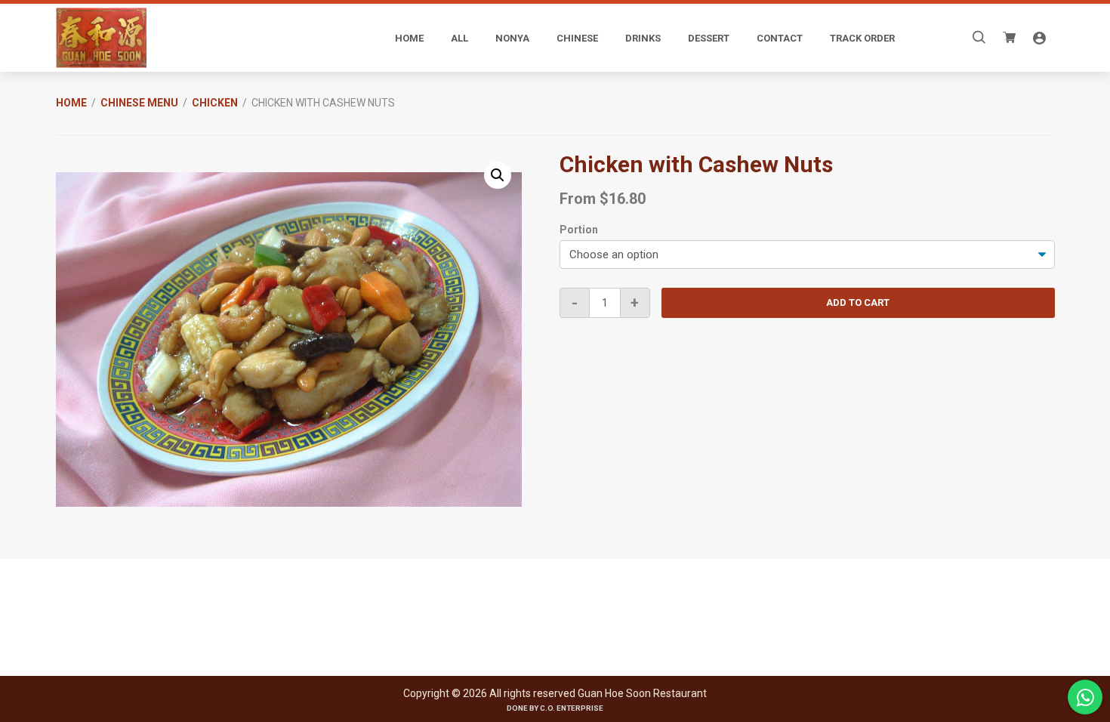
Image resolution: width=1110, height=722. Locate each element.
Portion (579, 230)
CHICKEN (215, 103)
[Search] (979, 38)
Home (71, 103)
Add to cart (858, 302)
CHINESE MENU (139, 103)
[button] (497, 175)
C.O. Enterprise (571, 708)
